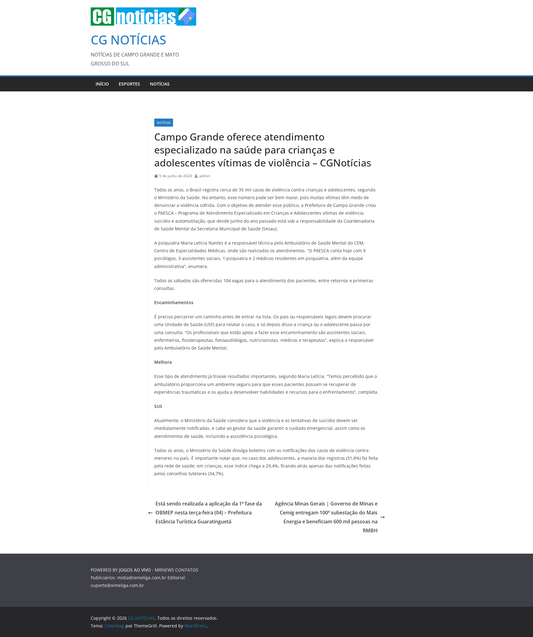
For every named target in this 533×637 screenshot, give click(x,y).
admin (204, 175)
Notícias (160, 84)
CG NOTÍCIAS (128, 39)
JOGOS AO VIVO (135, 570)
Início (102, 84)
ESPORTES (129, 84)
